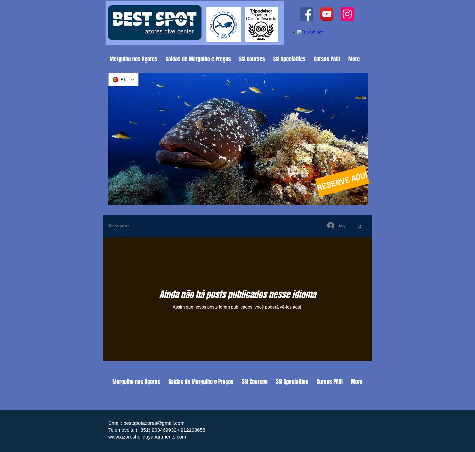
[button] (359, 227)
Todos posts (118, 226)
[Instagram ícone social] (347, 14)
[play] (356, 200)
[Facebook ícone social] (306, 14)
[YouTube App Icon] (326, 14)
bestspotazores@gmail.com (153, 423)
